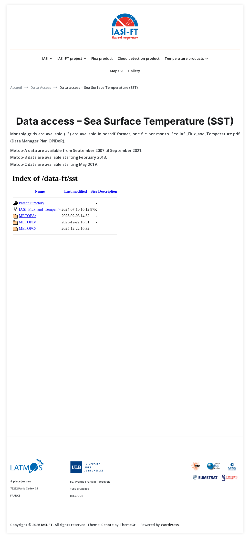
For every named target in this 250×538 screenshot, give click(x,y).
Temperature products (184, 58)
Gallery (134, 71)
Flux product (102, 58)
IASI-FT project (69, 58)
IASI (45, 58)
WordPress (170, 524)
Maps (114, 71)
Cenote (107, 524)
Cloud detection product (139, 58)
